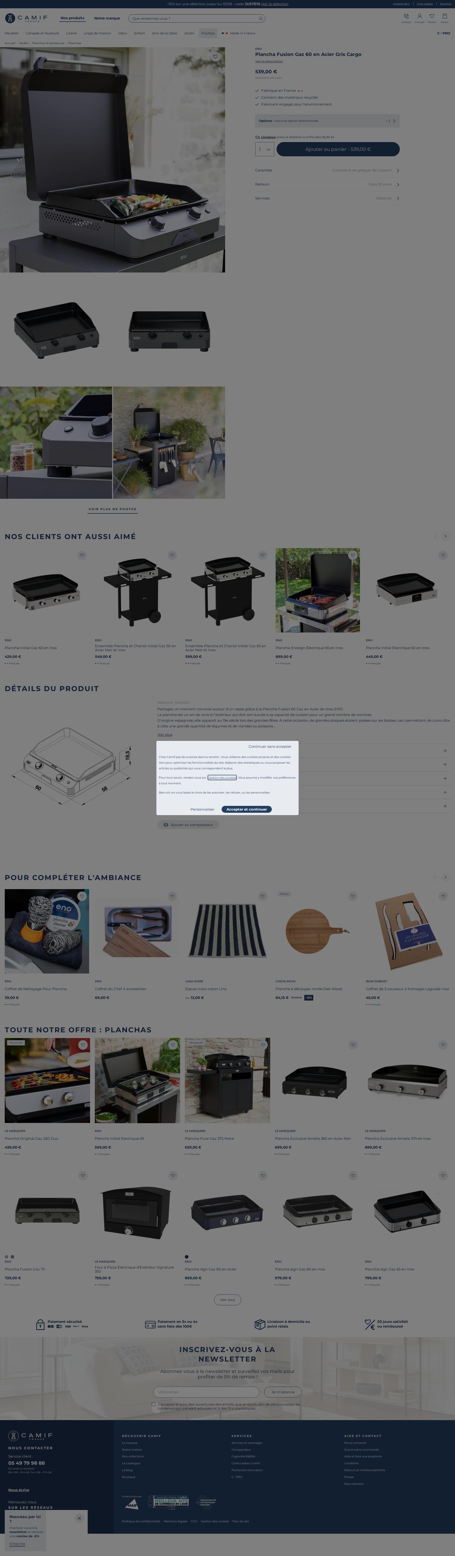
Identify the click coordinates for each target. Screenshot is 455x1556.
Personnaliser (202, 809)
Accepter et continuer (247, 809)
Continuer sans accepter (270, 746)
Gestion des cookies (222, 777)
